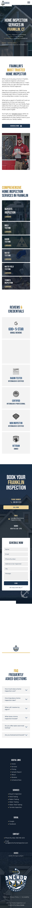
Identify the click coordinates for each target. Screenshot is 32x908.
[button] (28, 2)
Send (16, 583)
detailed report (17, 114)
